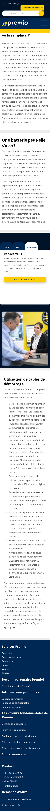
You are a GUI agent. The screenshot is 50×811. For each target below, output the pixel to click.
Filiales (5, 673)
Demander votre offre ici (18, 799)
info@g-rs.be (11, 785)
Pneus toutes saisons (12, 657)
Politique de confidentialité (15, 702)
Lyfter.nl (19, 805)
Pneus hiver (8, 661)
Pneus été (7, 653)
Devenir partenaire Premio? (16, 686)
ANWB (29, 397)
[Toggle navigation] (44, 23)
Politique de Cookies (12, 706)
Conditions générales (12, 698)
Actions (5, 669)
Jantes (5, 665)
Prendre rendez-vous (33, 7)
